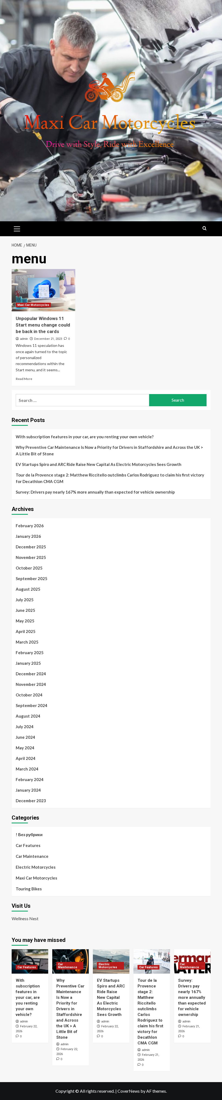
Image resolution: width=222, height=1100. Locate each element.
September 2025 (31, 578)
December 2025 (31, 546)
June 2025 (25, 610)
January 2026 (28, 536)
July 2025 (25, 599)
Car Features (28, 845)
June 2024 (25, 737)
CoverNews (128, 1090)
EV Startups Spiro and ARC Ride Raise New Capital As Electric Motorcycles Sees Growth (98, 464)
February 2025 (30, 652)
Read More (24, 379)
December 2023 (31, 800)
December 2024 (31, 673)
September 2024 (31, 705)
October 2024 (29, 694)
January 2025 (28, 663)
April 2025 (25, 631)
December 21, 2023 (48, 339)
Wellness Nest (25, 918)
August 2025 (28, 589)
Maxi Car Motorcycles (33, 305)
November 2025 (31, 557)
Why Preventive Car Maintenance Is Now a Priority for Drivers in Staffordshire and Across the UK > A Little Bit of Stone (109, 450)
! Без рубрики (29, 834)
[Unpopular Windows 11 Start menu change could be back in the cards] (43, 290)
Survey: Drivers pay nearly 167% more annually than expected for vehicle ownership (95, 492)
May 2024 (25, 747)
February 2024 (30, 779)
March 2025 (27, 641)
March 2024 (27, 768)
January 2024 (28, 790)
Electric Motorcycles (36, 867)
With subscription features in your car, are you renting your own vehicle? (85, 436)
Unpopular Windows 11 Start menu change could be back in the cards (43, 325)
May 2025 (25, 620)
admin (24, 338)
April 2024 (25, 758)
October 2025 (29, 567)
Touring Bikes (29, 888)
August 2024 (28, 716)
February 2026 (30, 525)
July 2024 (25, 726)
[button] (17, 228)
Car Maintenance (32, 856)
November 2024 (31, 684)
